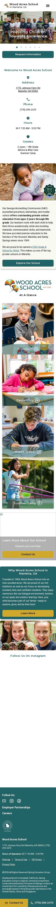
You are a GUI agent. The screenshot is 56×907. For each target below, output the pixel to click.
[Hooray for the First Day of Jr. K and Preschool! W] (28, 707)
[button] (17, 47)
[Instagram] (11, 801)
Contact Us (28, 554)
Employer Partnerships (16, 807)
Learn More (28, 613)
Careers (7, 813)
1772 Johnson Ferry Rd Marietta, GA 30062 (28, 90)
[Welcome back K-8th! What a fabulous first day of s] (28, 737)
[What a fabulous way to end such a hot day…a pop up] (28, 677)
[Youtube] (4, 801)
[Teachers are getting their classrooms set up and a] (28, 767)
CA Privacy (37, 859)
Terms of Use (21, 859)
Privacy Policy (8, 864)
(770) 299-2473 (28, 109)
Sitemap (6, 859)
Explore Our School (28, 263)
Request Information (28, 54)
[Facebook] (19, 801)
